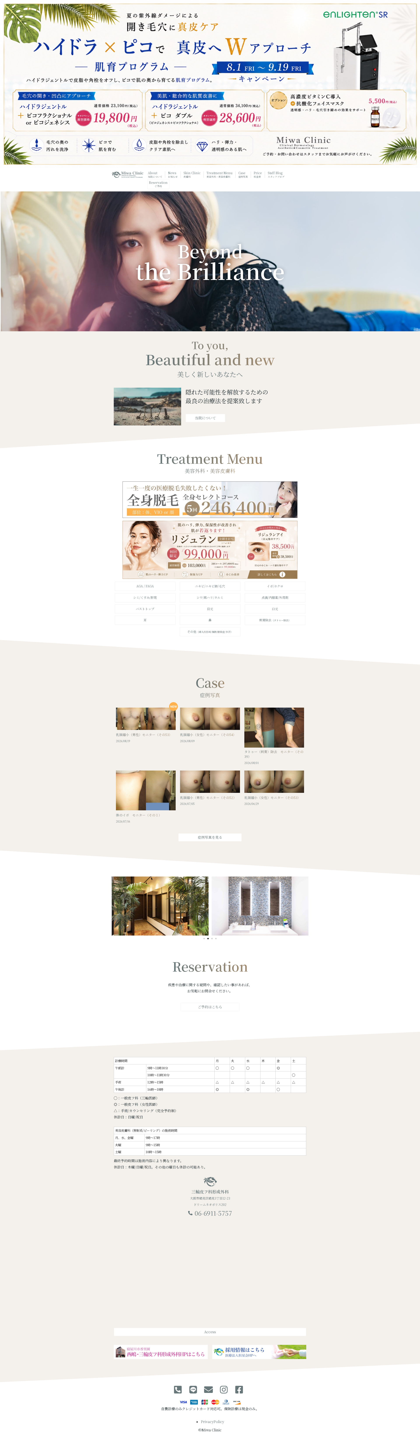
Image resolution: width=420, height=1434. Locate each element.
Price (258, 174)
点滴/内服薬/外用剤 (275, 597)
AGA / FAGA (145, 586)
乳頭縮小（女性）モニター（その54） (208, 734)
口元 (275, 609)
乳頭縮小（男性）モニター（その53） (144, 734)
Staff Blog (276, 174)
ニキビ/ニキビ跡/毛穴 (210, 586)
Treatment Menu (219, 174)
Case (243, 174)
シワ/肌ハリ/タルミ (210, 597)
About (155, 174)
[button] (204, 938)
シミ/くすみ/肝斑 (145, 597)
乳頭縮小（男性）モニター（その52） (208, 797)
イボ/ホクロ (275, 586)
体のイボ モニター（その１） (139, 815)
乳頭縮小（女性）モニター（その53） (272, 797)
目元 (210, 609)
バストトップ (145, 609)
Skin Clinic (192, 174)
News (173, 174)
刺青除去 (275, 620)
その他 (210, 631)
